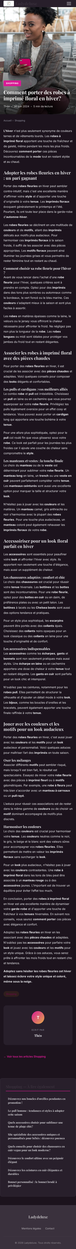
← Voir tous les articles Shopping (25, 1056)
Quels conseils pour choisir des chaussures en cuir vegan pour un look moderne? (36, 1148)
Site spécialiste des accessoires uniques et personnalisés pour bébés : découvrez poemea (36, 1136)
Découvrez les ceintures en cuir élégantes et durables (35, 1172)
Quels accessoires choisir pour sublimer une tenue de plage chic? (35, 1124)
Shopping (12, 83)
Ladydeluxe (26, 3)
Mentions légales (31, 1228)
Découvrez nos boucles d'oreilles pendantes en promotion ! (36, 1100)
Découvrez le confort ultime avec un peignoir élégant (35, 1160)
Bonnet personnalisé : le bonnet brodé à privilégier (32, 1183)
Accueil (7, 120)
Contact (49, 1228)
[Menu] (68, 3)
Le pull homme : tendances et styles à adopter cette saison (36, 1112)
